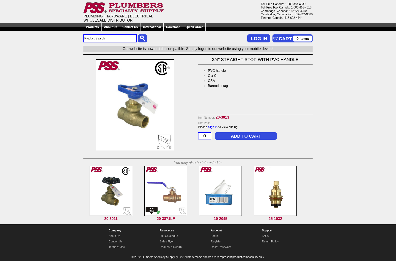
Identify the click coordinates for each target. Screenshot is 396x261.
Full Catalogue (169, 236)
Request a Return (171, 247)
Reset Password (221, 247)
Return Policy (270, 241)
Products (92, 27)
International (152, 27)
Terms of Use (117, 247)
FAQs (265, 236)
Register (216, 241)
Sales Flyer (167, 241)
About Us (110, 27)
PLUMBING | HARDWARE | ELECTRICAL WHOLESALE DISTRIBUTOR (118, 18)
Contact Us (130, 27)
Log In (215, 236)
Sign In (212, 127)
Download (173, 27)
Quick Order (194, 27)
